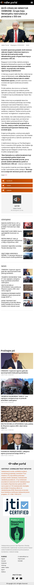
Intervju (3, 565)
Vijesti (3, 559)
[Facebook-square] (13, 578)
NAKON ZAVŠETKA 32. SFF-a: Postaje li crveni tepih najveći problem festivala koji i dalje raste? (10, 226)
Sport (3, 569)
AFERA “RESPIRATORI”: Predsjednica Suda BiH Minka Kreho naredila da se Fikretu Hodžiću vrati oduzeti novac (11, 303)
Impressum (21, 559)
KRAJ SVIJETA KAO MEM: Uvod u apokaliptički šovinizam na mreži (11, 233)
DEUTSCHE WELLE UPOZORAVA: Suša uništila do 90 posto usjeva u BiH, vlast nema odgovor (11, 288)
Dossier (3, 561)
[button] (32, 2)
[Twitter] (17, 578)
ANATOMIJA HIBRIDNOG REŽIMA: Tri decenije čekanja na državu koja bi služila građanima (11, 255)
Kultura (3, 572)
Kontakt (20, 561)
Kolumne (4, 563)
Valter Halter (5, 567)
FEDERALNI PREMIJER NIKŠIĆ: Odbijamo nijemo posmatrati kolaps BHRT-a (11, 295)
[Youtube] (21, 578)
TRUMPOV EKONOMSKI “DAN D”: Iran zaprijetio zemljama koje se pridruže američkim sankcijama (11, 279)
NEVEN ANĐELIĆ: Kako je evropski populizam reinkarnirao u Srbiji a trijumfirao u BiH (11, 240)
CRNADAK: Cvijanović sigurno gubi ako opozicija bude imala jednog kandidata (11, 271)
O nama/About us (23, 556)
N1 (6, 175)
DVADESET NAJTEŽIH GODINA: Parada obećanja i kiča (11, 247)
